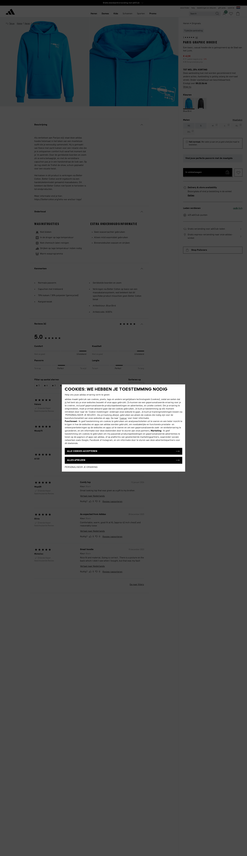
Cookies (123, 418)
